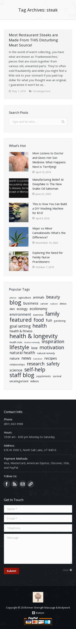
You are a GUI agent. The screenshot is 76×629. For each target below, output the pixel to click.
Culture (54, 303)
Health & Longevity (34, 336)
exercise (38, 314)
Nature (14, 358)
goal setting (20, 326)
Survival (57, 376)
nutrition (37, 358)
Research (36, 364)
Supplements (43, 376)
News (26, 358)
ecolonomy (38, 309)
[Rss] (14, 484)
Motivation (52, 347)
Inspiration (53, 341)
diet (12, 309)
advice (13, 297)
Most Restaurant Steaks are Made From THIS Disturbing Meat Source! (33, 40)
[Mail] (22, 484)
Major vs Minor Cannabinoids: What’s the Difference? (49, 232)
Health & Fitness (21, 331)
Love (34, 348)
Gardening (60, 320)
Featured (21, 319)
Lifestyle (19, 347)
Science (16, 370)
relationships (17, 364)
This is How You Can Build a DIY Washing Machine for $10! (49, 208)
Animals (38, 297)
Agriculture (24, 297)
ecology (22, 309)
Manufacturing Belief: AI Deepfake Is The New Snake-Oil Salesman (48, 184)
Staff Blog (22, 375)
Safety (53, 364)
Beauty (53, 297)
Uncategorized (19, 381)
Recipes (50, 358)
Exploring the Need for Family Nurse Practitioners (47, 257)
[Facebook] (6, 484)
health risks (16, 342)
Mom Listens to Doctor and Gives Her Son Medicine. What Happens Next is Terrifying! (49, 160)
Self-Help (34, 369)
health (40, 325)
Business (30, 303)
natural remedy (46, 353)
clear (66, 570)
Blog (15, 302)
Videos (34, 381)
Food (39, 320)
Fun (49, 320)
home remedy (32, 342)
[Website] (30, 484)
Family (52, 314)
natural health (22, 353)
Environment (20, 314)
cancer (44, 303)
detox (63, 303)
